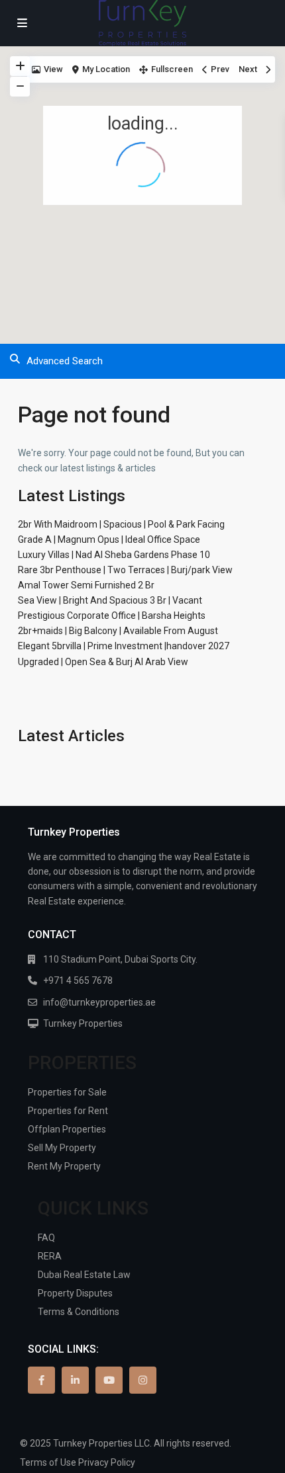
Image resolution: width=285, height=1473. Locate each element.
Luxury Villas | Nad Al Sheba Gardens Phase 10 (114, 554)
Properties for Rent (68, 1110)
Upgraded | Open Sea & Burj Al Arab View (103, 662)
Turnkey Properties (83, 1023)
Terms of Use (48, 1462)
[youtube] (109, 1380)
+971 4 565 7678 (78, 980)
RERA (50, 1256)
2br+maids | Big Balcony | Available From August (118, 630)
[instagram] (142, 1380)
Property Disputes (75, 1293)
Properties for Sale (67, 1092)
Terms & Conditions (78, 1311)
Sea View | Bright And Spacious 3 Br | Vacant (110, 600)
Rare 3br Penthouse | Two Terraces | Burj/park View (125, 570)
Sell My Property (62, 1147)
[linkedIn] (75, 1380)
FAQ (46, 1237)
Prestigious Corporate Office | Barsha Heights (111, 615)
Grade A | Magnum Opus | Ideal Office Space (109, 539)
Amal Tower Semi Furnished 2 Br (86, 585)
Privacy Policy (106, 1462)
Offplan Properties (67, 1129)
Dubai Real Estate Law (84, 1274)
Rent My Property (64, 1166)
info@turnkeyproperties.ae (99, 1002)
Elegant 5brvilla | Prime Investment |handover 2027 (123, 646)
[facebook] (41, 1380)
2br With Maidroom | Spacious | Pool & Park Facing (121, 524)
